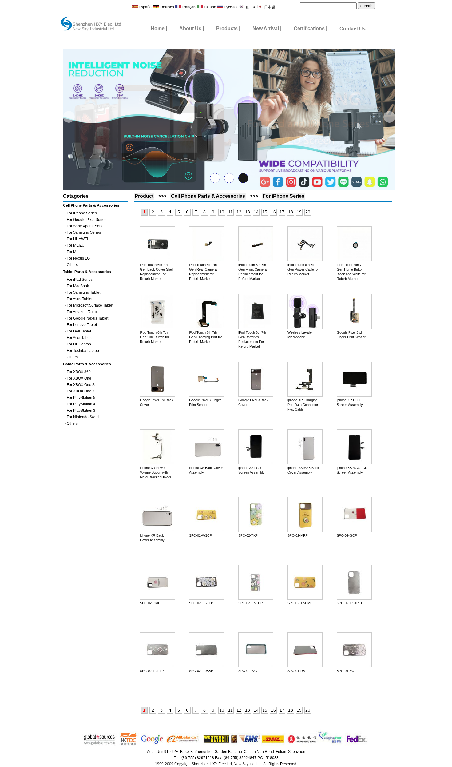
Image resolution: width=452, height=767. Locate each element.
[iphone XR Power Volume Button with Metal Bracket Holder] (157, 462)
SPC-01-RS (296, 671)
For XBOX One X (81, 391)
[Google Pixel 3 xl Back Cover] (157, 395)
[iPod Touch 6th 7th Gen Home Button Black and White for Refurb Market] (354, 259)
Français (188, 7)
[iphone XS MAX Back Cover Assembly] (305, 462)
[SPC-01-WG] (255, 665)
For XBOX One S (81, 385)
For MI (72, 252)
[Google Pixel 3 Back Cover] (255, 395)
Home (158, 28)
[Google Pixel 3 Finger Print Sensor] (206, 395)
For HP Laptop (79, 344)
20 (307, 211)
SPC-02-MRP (297, 535)
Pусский (231, 7)
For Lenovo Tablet (82, 325)
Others (72, 265)
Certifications (309, 28)
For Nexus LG (78, 258)
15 (264, 211)
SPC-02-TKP (248, 535)
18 (290, 211)
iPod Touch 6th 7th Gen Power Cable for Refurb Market (303, 269)
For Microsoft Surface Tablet (90, 305)
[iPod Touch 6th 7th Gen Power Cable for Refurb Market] (305, 259)
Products (227, 28)
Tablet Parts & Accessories (87, 272)
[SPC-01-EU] (354, 665)
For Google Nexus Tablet (87, 318)
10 (221, 211)
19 (299, 211)
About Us (190, 28)
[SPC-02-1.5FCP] (255, 598)
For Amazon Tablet (82, 312)
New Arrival (266, 28)
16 (273, 211)
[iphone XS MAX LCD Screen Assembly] (354, 462)
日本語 (269, 7)
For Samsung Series (84, 232)
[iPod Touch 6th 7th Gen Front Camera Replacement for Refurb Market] (255, 259)
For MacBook (78, 286)
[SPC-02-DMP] (157, 598)
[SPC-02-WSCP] (206, 530)
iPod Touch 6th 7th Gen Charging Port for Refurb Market (205, 337)
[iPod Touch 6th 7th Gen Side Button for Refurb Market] (157, 327)
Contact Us (352, 28)
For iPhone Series (82, 213)
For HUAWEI (77, 239)
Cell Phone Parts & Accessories (91, 205)
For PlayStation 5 (81, 397)
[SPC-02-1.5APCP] (354, 598)
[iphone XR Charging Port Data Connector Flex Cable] (305, 395)
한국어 (250, 7)
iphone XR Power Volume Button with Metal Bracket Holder (155, 472)
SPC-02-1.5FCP (250, 603)
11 (230, 211)
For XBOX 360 (79, 372)
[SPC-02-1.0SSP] (206, 665)
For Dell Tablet (79, 331)
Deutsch (166, 7)
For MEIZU (76, 245)
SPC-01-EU (345, 671)
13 (247, 211)
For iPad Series (80, 279)
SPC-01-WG (247, 671)
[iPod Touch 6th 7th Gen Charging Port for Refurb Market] (206, 327)
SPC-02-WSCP (200, 535)
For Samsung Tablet (83, 292)
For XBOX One (79, 378)
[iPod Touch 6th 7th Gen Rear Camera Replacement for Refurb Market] (206, 259)
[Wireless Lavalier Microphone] (305, 327)
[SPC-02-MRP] (305, 530)
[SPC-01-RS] (305, 665)
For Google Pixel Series (86, 219)
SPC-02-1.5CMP (299, 603)
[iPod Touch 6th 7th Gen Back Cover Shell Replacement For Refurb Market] (157, 259)
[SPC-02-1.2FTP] (157, 665)
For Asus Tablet (79, 299)
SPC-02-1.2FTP (152, 671)
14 (256, 211)
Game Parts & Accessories (87, 364)
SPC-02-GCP (347, 535)
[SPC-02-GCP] (354, 530)
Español (145, 7)
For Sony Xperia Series (86, 226)
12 (238, 211)
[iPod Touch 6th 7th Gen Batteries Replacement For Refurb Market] (255, 327)
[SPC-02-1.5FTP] (206, 598)
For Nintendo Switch (84, 417)
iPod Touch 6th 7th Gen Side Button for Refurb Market (154, 337)
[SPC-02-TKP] (255, 530)
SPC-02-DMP (150, 603)
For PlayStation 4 (81, 404)
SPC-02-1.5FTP (201, 603)
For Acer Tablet (79, 338)
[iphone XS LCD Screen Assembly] (255, 462)
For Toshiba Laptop (83, 350)
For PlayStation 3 (81, 410)
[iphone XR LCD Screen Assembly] (354, 395)
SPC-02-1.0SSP (201, 671)
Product (144, 196)
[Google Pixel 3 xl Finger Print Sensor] (354, 327)
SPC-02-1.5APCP (350, 603)
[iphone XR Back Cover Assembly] (157, 530)
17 (282, 211)
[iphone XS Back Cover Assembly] (206, 462)
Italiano (210, 7)
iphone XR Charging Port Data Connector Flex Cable (302, 404)
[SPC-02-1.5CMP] (305, 598)
